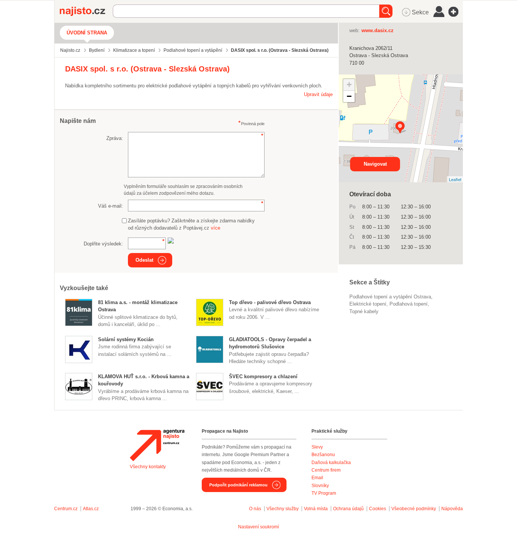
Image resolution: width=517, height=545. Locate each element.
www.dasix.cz (377, 30)
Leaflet (455, 179)
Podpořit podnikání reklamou (238, 485)
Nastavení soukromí (258, 526)
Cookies (377, 508)
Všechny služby (283, 508)
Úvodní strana (87, 33)
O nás (255, 508)
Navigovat (375, 164)
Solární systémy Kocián (126, 339)
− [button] (349, 96)
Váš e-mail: (110, 206)
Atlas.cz (91, 508)
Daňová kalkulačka (331, 462)
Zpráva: (114, 138)
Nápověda (452, 508)
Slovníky (320, 485)
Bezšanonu (323, 454)
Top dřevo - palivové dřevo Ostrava (270, 302)
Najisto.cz (86, 11)
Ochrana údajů (348, 508)
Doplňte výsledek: (103, 244)
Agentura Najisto (157, 445)
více (215, 228)
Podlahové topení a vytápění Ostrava (390, 297)
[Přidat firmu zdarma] (455, 11)
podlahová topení (408, 304)
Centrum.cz (66, 508)
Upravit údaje (318, 94)
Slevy (317, 447)
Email (317, 477)
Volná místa (316, 508)
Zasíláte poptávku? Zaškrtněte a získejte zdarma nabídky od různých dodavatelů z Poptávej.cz (191, 224)
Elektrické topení (367, 304)
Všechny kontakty (148, 466)
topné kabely (363, 311)
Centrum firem (326, 470)
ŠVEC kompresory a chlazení (263, 376)
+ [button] (349, 84)
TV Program (323, 493)
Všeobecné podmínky (413, 508)
